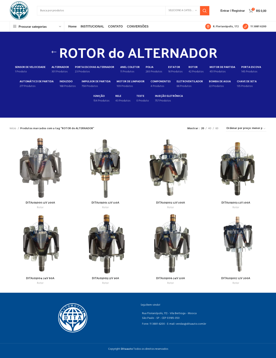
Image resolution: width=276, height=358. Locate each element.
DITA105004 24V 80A (40, 278)
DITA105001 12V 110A (105, 202)
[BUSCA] (204, 10)
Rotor (40, 208)
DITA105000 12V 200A (40, 202)
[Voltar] (54, 52)
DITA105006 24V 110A (170, 278)
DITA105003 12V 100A (235, 202)
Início (13, 128)
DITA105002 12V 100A (170, 202)
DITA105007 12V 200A (235, 278)
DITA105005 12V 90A (105, 278)
